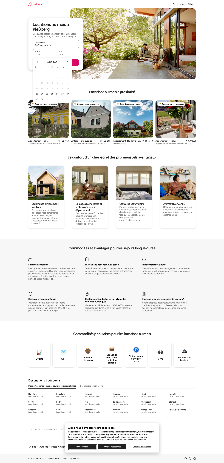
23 (37, 94)
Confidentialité (53, 458)
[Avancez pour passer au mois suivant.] (67, 62)
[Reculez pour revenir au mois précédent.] (37, 62)
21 (62, 88)
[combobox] (56, 45)
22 (68, 88)
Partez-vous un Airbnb (183, 4)
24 (42, 94)
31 (42, 99)
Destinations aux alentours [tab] (91, 386)
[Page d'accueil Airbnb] (35, 4)
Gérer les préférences (142, 447)
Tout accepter (82, 447)
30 (37, 99)
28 (62, 94)
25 (47, 94)
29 (68, 94)
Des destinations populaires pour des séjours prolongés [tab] (52, 386)
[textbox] (44, 54)
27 (57, 94)
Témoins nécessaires (112, 447)
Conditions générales (71, 458)
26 (52, 94)
